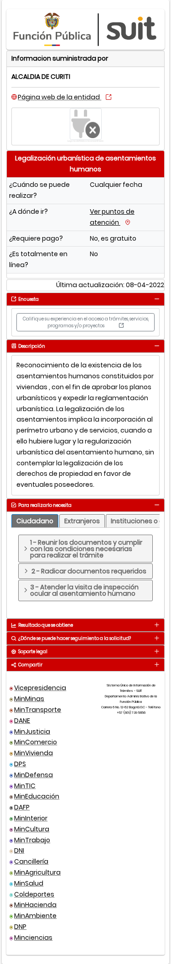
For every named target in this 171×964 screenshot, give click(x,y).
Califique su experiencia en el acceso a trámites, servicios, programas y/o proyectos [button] (86, 322)
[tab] (157, 299)
